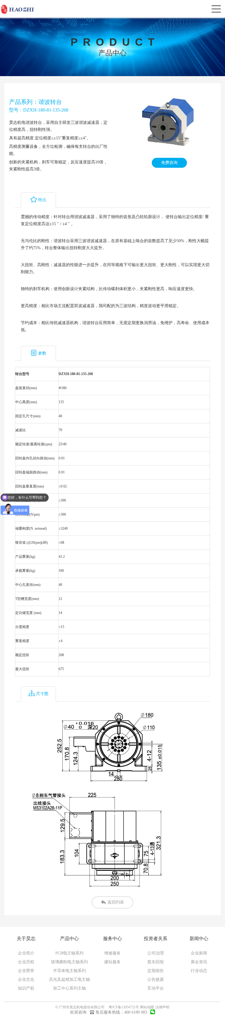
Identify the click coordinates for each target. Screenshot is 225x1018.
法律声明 (162, 1007)
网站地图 (147, 1007)
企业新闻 (199, 953)
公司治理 (155, 953)
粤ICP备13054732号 (124, 1007)
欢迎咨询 (78, 1012)
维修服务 (112, 953)
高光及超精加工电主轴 (69, 979)
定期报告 (155, 971)
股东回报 (155, 962)
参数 (42, 353)
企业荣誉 (26, 971)
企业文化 (26, 979)
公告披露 (155, 979)
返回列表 (116, 902)
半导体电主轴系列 (69, 971)
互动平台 (155, 988)
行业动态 (199, 971)
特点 (42, 200)
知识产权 (26, 988)
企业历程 (26, 962)
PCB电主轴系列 (69, 953)
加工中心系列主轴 (69, 988)
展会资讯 (199, 962)
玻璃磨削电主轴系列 (69, 962)
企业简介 (26, 953)
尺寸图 (42, 694)
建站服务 (112, 962)
